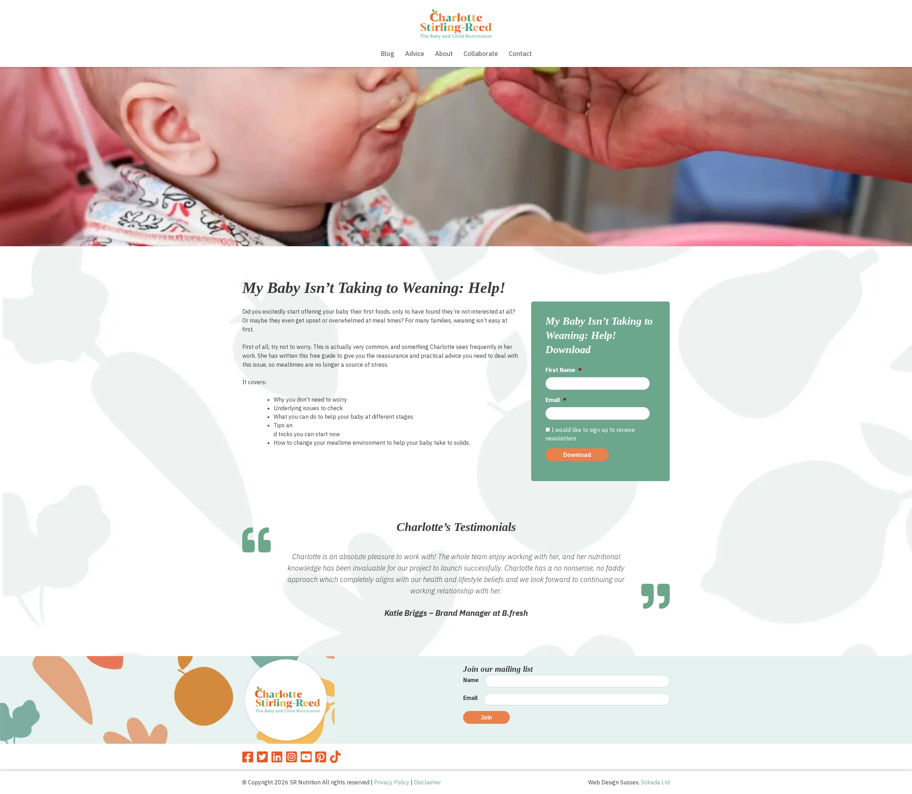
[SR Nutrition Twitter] (262, 757)
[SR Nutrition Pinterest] (320, 757)
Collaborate (480, 54)
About (444, 54)
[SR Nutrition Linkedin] (277, 757)
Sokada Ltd (655, 782)
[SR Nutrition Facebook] (247, 757)
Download (577, 454)
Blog (387, 54)
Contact (520, 54)
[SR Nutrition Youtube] (306, 757)
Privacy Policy (391, 782)
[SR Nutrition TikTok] (335, 757)
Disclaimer (427, 782)
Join (486, 717)
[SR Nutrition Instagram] (291, 757)
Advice (414, 54)
